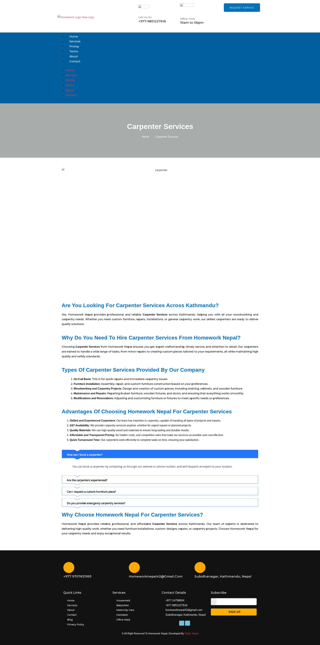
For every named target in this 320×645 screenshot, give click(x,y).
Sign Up (234, 611)
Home (73, 36)
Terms (73, 51)
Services (74, 41)
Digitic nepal (191, 633)
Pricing (74, 46)
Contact (74, 61)
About (73, 56)
